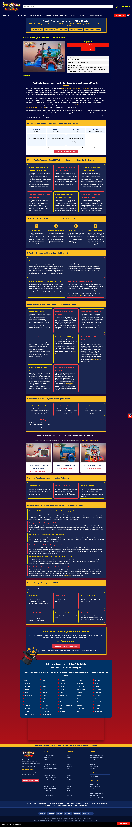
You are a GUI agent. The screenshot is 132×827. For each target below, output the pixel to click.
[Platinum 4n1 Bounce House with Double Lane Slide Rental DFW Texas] (39, 452)
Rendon (97, 705)
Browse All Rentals (48, 795)
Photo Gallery (93, 764)
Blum (43, 683)
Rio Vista (27, 708)
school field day (96, 359)
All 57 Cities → (70, 795)
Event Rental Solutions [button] (35, 15)
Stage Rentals (47, 784)
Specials (72, 15)
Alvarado (62, 680)
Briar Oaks (80, 683)
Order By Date (120, 15)
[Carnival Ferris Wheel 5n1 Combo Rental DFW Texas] (93, 452)
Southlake (45, 708)
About (62, 820)
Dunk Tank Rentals (66, 406)
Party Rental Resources (95, 15)
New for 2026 (47, 793)
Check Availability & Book (30, 780)
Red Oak (79, 705)
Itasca (26, 699)
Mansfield (27, 705)
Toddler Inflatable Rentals (50, 788)
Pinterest (77, 813)
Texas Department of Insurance (93, 291)
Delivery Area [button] (64, 15)
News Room (92, 768)
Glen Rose (45, 692)
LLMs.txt (96, 820)
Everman (62, 689)
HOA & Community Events (96, 786)
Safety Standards (82, 15)
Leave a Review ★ (87, 813)
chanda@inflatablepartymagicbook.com (32, 772)
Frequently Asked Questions (96, 757)
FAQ (54, 820)
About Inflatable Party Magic (97, 755)
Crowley (26, 689)
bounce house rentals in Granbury (72, 105)
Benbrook (27, 683)
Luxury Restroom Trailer (49, 782)
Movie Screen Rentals (49, 786)
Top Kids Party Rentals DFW (96, 797)
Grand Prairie (28, 695)
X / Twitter (68, 813)
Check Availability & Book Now (66, 151)
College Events (93, 788)
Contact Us (92, 759)
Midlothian (45, 705)
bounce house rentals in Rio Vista (36, 107)
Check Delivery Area (88, 49)
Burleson (62, 683)
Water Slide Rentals (48, 757)
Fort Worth (98, 689)
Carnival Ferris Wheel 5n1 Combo (93, 465)
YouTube (59, 813)
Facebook (42, 813)
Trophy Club (81, 708)
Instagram (51, 813)
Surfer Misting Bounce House (66, 465)
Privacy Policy (77, 820)
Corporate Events (94, 784)
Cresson (97, 686)
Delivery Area (93, 762)
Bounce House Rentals (49, 755)
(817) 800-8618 (93, 745)
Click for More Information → (38, 471)
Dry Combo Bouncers (49, 762)
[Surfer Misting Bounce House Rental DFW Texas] (66, 452)
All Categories (41, 820)
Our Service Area (47, 714)
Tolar (61, 708)
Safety (66, 820)
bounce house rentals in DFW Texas (88, 440)
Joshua (44, 699)
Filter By (19, 15)
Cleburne (27, 686)
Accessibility (84, 820)
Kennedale (98, 699)
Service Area (49, 820)
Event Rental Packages (39, 420)
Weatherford (63, 711)
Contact (58, 820)
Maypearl (98, 702)
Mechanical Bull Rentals (49, 766)
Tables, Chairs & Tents (49, 779)
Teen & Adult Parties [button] (51, 15)
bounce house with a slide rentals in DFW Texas (75, 88)
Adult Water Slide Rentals (96, 795)
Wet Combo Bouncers (49, 759)
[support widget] (127, 823)
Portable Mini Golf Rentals (50, 777)
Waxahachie (45, 711)
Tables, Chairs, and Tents (92, 406)
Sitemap (91, 820)
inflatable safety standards (75, 295)
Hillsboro (97, 695)
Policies (71, 820)
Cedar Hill (98, 683)
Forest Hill (27, 692)
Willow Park (98, 711)
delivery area (68, 575)
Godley (62, 692)
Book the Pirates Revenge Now (66, 646)
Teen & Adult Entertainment (96, 793)
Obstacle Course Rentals (40, 406)
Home (4, 15)
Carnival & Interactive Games (51, 770)
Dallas (44, 689)
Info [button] (25, 15)
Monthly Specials (94, 766)
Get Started (124, 823)
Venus (97, 708)
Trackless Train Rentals (49, 775)
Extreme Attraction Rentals (50, 768)
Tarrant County (29, 714)
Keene (61, 699)
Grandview (98, 692)
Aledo (44, 680)
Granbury (80, 692)
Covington (80, 686)
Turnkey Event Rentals (95, 791)
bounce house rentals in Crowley (92, 105)
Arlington (80, 680)
